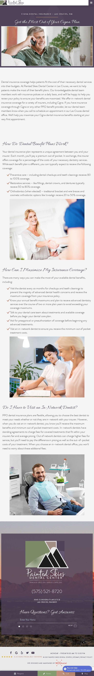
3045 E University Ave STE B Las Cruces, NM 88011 (47, 600)
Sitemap (76, 657)
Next (71, 625)
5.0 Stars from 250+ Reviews (28, 657)
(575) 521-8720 (47, 591)
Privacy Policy (86, 657)
